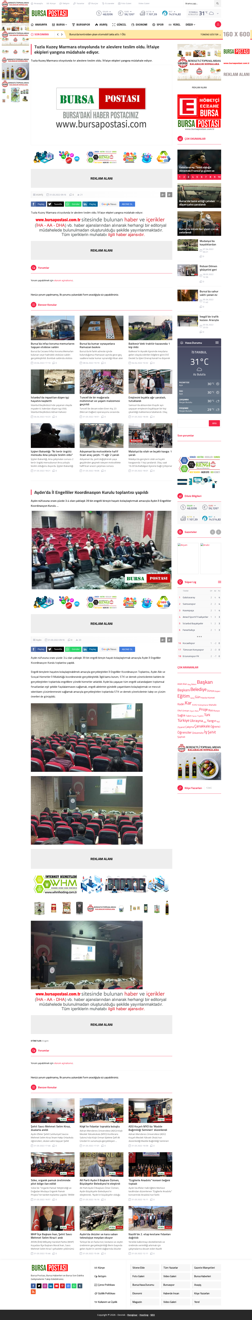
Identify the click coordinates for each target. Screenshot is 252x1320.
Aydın (38, 640)
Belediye (198, 689)
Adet (179, 684)
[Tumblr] (79, 1285)
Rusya (216, 710)
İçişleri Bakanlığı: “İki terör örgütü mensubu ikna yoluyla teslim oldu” (52, 453)
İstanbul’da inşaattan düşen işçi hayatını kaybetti (50, 399)
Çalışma (189, 726)
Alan (185, 684)
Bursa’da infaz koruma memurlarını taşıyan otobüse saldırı (52, 345)
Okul (179, 711)
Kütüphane (203, 705)
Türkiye (183, 720)
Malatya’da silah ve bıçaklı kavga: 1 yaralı (150, 453)
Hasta (204, 697)
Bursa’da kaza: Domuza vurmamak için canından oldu (98, 34)
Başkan (205, 682)
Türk (207, 714)
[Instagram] (45, 1285)
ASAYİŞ (39, 195)
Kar (188, 702)
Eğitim (183, 696)
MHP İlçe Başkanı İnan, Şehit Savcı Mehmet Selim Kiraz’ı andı (51, 1236)
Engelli (45, 1041)
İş (205, 731)
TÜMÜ (209, 788)
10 (219, 177)
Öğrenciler (184, 732)
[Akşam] (188, 558)
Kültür (195, 705)
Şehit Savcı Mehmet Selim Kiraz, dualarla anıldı (51, 1128)
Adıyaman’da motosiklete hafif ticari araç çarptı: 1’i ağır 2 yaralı (99, 453)
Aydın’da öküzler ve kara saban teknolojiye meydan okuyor (99, 1236)
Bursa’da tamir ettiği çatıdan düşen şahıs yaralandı (197, 202)
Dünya (210, 690)
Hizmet (211, 697)
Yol (218, 721)
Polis (197, 711)
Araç (189, 684)
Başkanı (183, 689)
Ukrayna (196, 720)
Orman (185, 710)
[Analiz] (211, 558)
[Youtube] (56, 1285)
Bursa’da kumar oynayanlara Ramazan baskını (97, 345)
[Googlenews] (68, 1285)
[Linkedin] (50, 1285)
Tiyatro (200, 716)
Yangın (211, 721)
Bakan (193, 684)
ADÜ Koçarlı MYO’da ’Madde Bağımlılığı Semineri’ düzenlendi (148, 1128)
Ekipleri (217, 691)
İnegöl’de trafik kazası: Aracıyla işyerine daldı (209, 320)
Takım (189, 716)
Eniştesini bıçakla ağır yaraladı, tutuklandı (147, 399)
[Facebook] (33, 1285)
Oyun (192, 711)
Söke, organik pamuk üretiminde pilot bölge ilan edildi (50, 1182)
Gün (197, 697)
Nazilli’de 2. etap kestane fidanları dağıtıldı (150, 1236)
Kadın (180, 704)
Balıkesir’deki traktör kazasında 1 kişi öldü (149, 345)
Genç (192, 698)
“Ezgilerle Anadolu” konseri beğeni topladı (149, 1182)
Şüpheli (181, 736)
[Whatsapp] (74, 1285)
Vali (204, 722)
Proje (203, 709)
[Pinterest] (62, 1285)
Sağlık (181, 715)
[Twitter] (39, 1285)
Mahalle (213, 705)
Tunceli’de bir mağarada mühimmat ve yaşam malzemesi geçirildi (100, 401)
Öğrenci (215, 726)
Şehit (212, 732)
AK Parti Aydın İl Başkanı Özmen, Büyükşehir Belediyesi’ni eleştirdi (100, 1182)
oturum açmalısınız (63, 280)
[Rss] (33, 1291)
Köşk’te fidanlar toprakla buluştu (100, 1126)
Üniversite (198, 732)
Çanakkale (202, 726)
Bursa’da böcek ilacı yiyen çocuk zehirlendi (198, 230)
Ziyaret (181, 727)
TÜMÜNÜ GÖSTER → (210, 34)
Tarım (194, 716)
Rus (210, 710)
